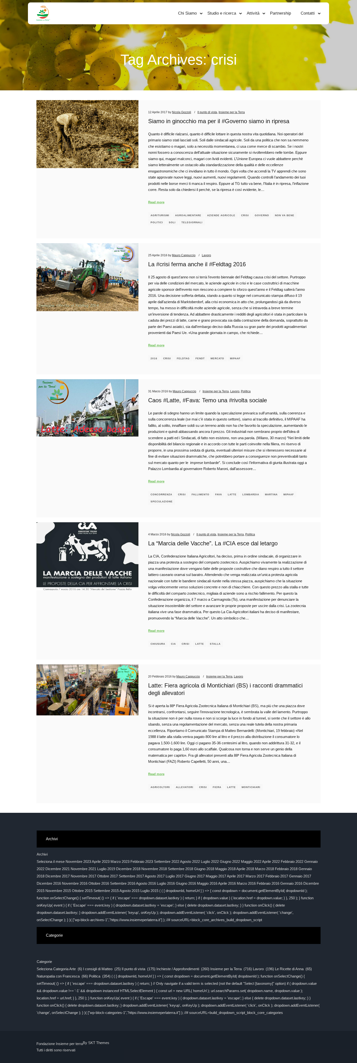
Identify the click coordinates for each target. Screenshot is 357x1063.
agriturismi (160, 215)
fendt (200, 358)
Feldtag (183, 358)
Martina (271, 494)
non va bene (284, 215)
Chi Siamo (187, 13)
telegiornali (192, 222)
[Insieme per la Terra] (43, 13)
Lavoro (206, 255)
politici (157, 222)
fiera (217, 787)
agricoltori (160, 787)
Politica (246, 391)
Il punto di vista (207, 112)
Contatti (308, 13)
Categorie (44, 962)
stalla (215, 644)
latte (232, 494)
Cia (173, 644)
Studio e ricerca (221, 13)
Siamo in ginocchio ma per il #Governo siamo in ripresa (218, 121)
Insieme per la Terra (232, 112)
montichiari (251, 787)
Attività (253, 13)
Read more (156, 202)
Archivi (42, 854)
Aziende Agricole (221, 215)
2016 (154, 358)
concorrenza (161, 494)
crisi (245, 215)
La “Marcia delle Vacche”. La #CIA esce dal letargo (213, 543)
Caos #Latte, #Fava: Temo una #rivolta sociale (207, 400)
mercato (217, 358)
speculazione (162, 501)
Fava (218, 494)
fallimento (200, 494)
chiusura (158, 644)
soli (172, 222)
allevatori (184, 787)
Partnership (280, 13)
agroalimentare (188, 215)
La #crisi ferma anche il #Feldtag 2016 (197, 264)
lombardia (250, 494)
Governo (262, 215)
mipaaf (235, 358)
